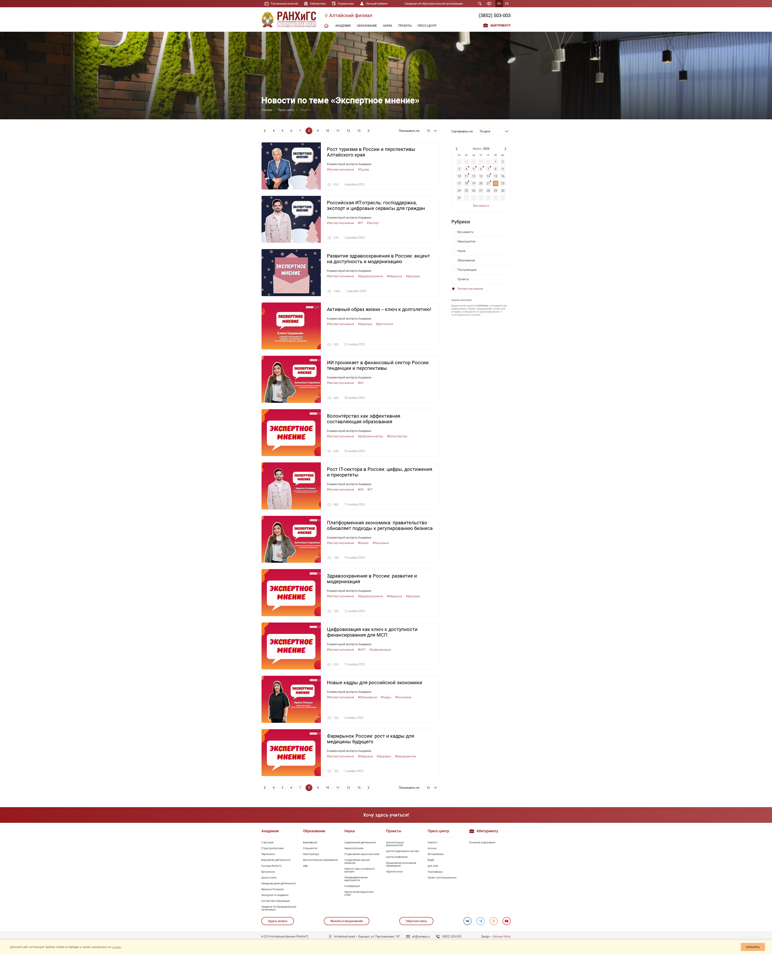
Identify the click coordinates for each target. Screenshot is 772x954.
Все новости (481, 205)
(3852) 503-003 (495, 15)
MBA (305, 866)
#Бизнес (363, 543)
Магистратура (311, 854)
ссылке (116, 947)
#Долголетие (384, 324)
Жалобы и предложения (346, 921)
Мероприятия (466, 241)
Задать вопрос (277, 921)
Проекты (463, 279)
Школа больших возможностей (395, 844)
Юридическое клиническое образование (401, 864)
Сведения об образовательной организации (433, 3)
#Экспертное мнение (340, 169)
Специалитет (310, 848)
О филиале (267, 842)
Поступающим (466, 269)
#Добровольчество (370, 436)
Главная (266, 109)
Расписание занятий (284, 3)
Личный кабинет (377, 3)
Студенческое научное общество (357, 861)
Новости (432, 842)
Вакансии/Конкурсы (272, 889)
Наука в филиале (353, 848)
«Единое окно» (394, 871)
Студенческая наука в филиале (361, 854)
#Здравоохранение (370, 276)
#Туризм (363, 169)
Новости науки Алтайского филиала (359, 870)
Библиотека (318, 3)
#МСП (362, 649)
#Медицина (394, 276)
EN (507, 3)
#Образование (367, 697)
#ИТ (360, 223)
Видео (431, 860)
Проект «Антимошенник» (442, 877)
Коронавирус (435, 871)
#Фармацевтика (405, 756)
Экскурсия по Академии (274, 895)
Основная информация (482, 842)
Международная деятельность (278, 883)
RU (499, 3)
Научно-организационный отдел (359, 893)
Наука (461, 251)
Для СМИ (433, 866)
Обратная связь (416, 921)
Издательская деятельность (360, 842)
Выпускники (268, 871)
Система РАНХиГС (271, 866)
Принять (753, 947)
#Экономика (381, 543)
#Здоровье (413, 276)
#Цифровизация (380, 649)
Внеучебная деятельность (276, 860)
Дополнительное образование (320, 860)
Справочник (346, 3)
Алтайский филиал (350, 15)
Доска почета (268, 877)
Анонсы (432, 848)
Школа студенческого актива (402, 851)
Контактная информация (275, 901)
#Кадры (386, 697)
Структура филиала (272, 848)
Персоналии (268, 854)
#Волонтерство (397, 436)
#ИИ (360, 382)
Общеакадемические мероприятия (356, 879)
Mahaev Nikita (502, 936)
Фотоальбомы (436, 854)
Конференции (352, 886)
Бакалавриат (310, 842)
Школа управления (397, 857)
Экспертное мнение (470, 288)
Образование (466, 260)
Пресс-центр (286, 109)
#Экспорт (373, 223)
